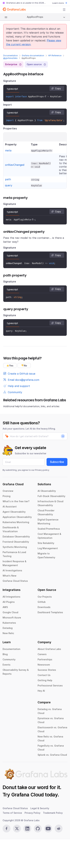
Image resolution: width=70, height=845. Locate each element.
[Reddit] (59, 828)
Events (6, 664)
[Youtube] (48, 828)
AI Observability (47, 490)
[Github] (38, 828)
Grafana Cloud (27, 795)
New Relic (8, 633)
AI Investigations (12, 570)
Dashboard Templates (50, 612)
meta (8, 150)
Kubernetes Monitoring (16, 522)
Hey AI (41, 690)
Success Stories (47, 669)
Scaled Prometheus (49, 528)
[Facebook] (6, 828)
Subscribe (57, 462)
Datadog (8, 628)
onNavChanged (14, 164)
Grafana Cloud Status (15, 580)
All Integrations (11, 596)
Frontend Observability (16, 541)
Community (9, 659)
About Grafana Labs (49, 649)
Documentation (10, 55)
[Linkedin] (27, 828)
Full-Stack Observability (51, 496)
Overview (8, 490)
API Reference (54, 55)
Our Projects (45, 596)
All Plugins (9, 601)
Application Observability (17, 517)
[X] (17, 828)
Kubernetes (9, 622)
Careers (42, 654)
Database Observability (16, 536)
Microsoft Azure (12, 617)
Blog (5, 654)
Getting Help (45, 680)
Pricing (6, 496)
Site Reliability (46, 543)
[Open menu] (64, 9)
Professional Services (50, 685)
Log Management (48, 548)
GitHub (42, 601)
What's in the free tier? (16, 501)
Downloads (44, 607)
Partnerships (45, 659)
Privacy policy (42, 470)
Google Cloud (10, 612)
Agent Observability (14, 511)
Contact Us (44, 675)
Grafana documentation (33, 55)
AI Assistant (10, 506)
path (8, 179)
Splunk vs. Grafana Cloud (52, 754)
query (8, 185)
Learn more (58, 3)
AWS (5, 607)
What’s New (9, 575)
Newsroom (44, 664)
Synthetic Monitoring (15, 547)
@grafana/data (10, 58)
